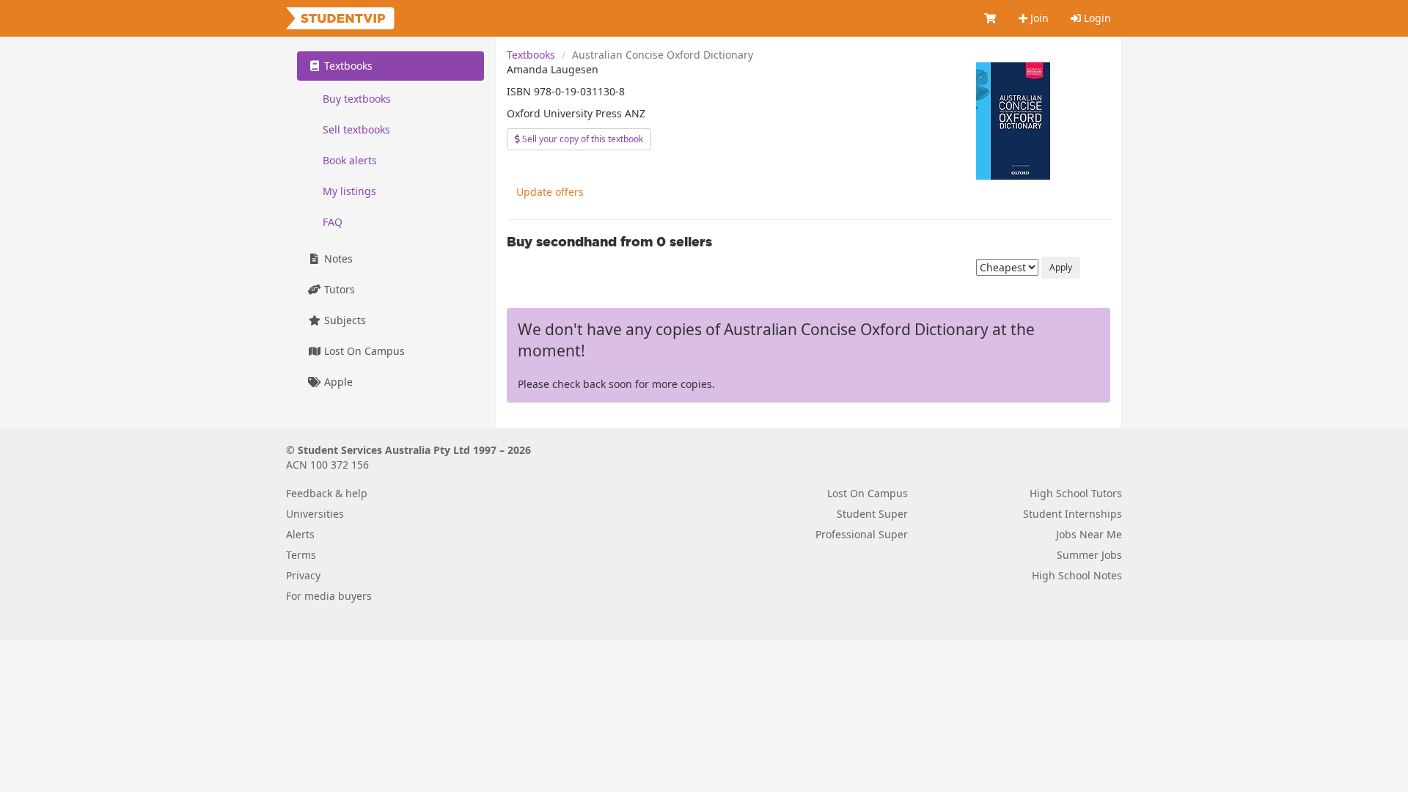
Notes (337, 258)
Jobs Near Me (1089, 534)
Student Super (872, 514)
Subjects (343, 320)
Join (1038, 18)
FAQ (332, 222)
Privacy (303, 575)
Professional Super (861, 534)
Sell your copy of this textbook (581, 139)
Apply (1060, 267)
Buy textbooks (357, 99)
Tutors (338, 289)
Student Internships (1072, 514)
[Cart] (990, 18)
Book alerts (350, 160)
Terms (301, 555)
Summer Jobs (1089, 555)
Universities (315, 514)
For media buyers (329, 596)
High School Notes (1077, 575)
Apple (337, 382)
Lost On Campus (363, 351)
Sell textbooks (356, 129)
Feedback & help (326, 493)
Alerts (300, 534)
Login (1096, 18)
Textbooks (531, 55)
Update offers (550, 192)
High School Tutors (1076, 493)
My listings (349, 191)
